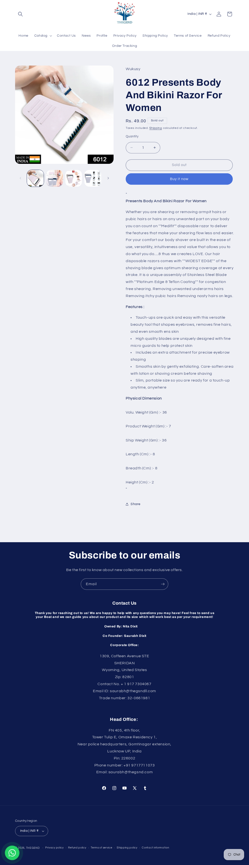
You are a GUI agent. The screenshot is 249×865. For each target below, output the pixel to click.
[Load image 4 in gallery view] (92, 178)
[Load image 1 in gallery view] (35, 178)
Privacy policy (54, 847)
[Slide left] (20, 178)
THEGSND (33, 848)
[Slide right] (108, 178)
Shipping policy (127, 847)
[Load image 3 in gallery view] (73, 178)
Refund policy (77, 847)
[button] (20, 14)
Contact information (155, 847)
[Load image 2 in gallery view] (54, 178)
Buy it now (179, 179)
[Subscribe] (162, 584)
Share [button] (136, 504)
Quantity (132, 136)
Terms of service (101, 847)
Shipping (155, 128)
